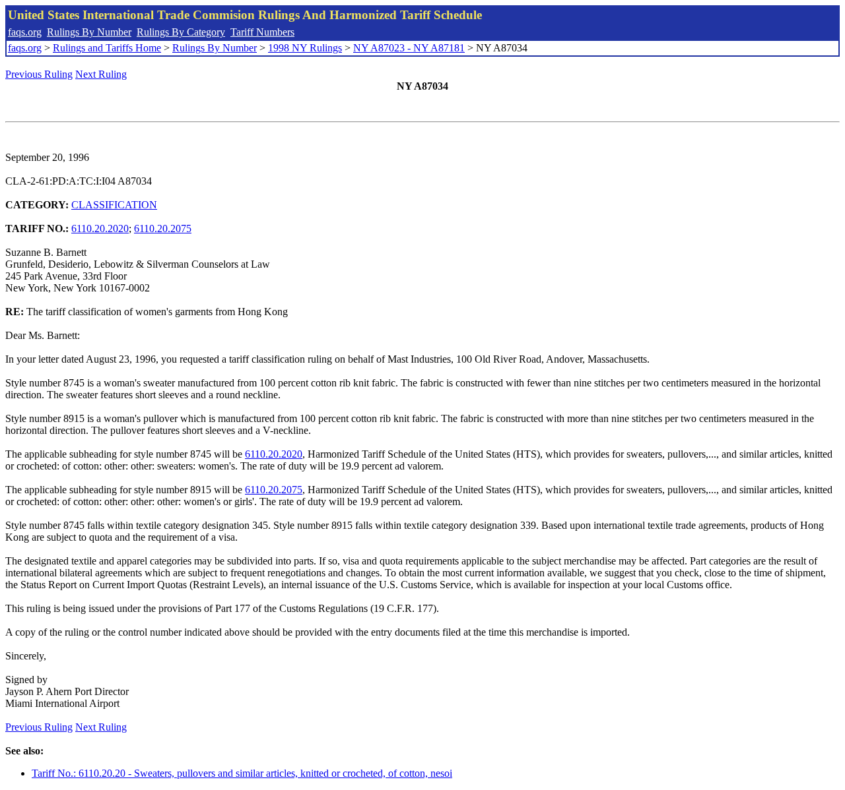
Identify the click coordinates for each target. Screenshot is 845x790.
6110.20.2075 (162, 228)
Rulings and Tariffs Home (107, 47)
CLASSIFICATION (114, 204)
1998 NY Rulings (305, 47)
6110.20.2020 (100, 228)
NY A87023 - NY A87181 (409, 47)
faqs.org (25, 32)
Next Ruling (101, 74)
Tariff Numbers (262, 32)
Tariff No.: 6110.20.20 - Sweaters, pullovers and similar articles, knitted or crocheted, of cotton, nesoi (242, 773)
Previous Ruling (39, 74)
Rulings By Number (89, 32)
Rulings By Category (181, 32)
